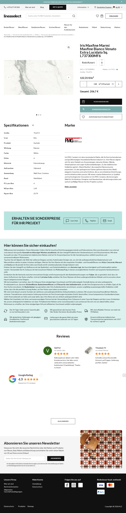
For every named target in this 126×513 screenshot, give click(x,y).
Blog (42, 7)
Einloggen (113, 16)
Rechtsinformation (11, 487)
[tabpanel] (38, 77)
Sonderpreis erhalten (96, 109)
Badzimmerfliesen (38, 27)
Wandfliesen (23, 27)
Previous (8, 77)
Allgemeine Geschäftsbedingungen (13, 491)
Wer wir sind (30, 7)
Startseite (7, 35)
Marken (117, 27)
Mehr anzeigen (71, 187)
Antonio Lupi (76, 267)
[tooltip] (72, 221)
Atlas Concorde (108, 262)
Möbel (94, 27)
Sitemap (30, 506)
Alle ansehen (63, 421)
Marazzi (118, 262)
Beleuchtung (106, 27)
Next (68, 77)
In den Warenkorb (101, 102)
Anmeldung (36, 484)
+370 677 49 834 (13, 7)
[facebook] (67, 485)
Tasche (101, 16)
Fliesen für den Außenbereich (69, 27)
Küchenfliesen (54, 27)
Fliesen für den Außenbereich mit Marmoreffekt (57, 35)
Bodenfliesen (9, 27)
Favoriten (97, 16)
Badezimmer (83, 27)
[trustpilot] (80, 485)
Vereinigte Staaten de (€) (108, 7)
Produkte (21, 506)
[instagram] (73, 485)
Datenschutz (37, 487)
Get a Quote (58, 7)
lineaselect (12, 16)
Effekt (37, 35)
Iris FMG (111, 69)
